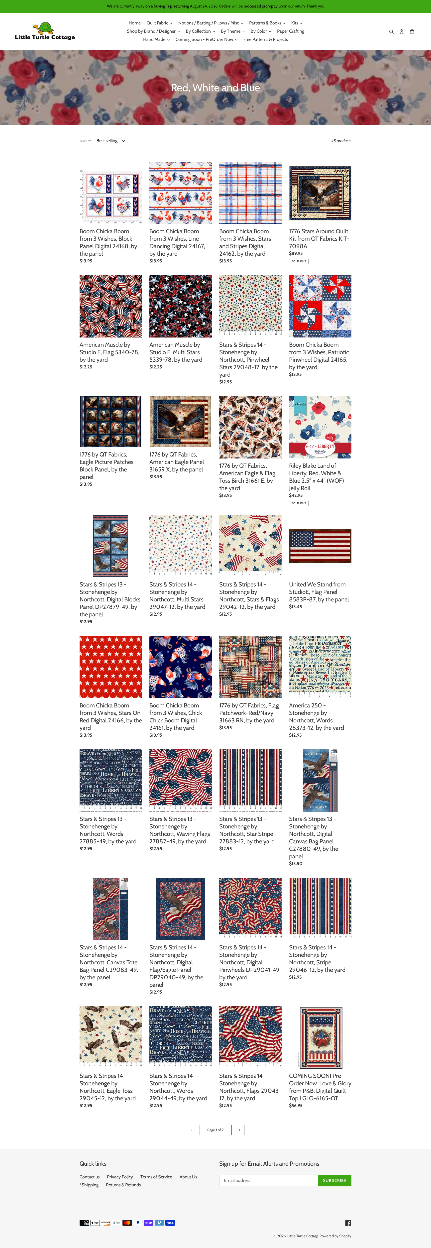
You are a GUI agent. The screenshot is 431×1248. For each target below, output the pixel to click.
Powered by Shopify (335, 1236)
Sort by (85, 141)
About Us (188, 1177)
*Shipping (89, 1185)
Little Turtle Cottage (303, 1236)
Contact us (90, 1177)
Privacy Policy (120, 1177)
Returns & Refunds (123, 1185)
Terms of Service (156, 1177)
